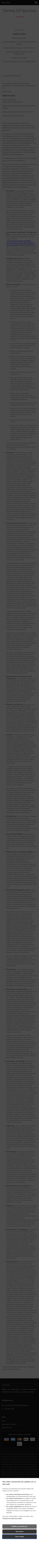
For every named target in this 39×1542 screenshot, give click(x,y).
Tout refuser (20, 1531)
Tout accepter (19, 1537)
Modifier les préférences (19, 1526)
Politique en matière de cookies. (12, 1518)
